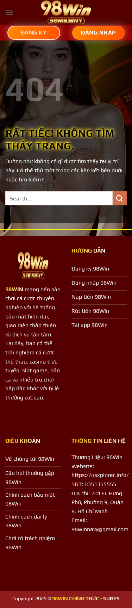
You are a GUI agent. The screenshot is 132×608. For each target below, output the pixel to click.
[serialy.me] (66, 12)
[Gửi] (120, 198)
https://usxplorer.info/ (100, 475)
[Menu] (9, 12)
